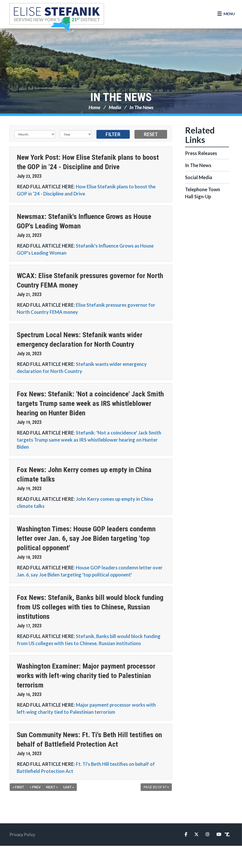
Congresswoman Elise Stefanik (56, 17)
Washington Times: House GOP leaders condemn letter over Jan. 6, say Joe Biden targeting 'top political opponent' (86, 538)
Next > (52, 787)
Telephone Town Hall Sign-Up (202, 192)
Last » (68, 787)
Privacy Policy (22, 834)
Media (115, 107)
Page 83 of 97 (155, 787)
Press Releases (201, 153)
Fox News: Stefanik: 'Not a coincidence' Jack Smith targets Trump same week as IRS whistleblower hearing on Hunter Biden (90, 403)
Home (94, 107)
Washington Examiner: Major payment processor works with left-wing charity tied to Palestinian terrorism (86, 675)
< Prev (35, 787)
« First (18, 787)
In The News (121, 97)
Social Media (198, 177)
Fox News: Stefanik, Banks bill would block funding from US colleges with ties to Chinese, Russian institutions (90, 607)
